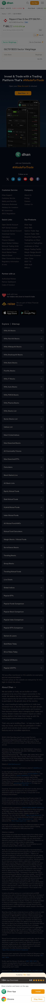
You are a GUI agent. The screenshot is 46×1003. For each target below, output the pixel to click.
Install (38, 991)
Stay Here (38, 999)
